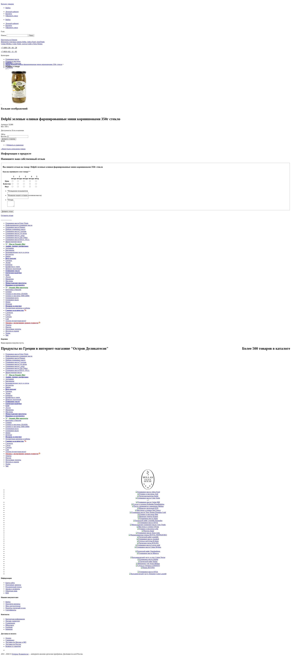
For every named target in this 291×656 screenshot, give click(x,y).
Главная (8, 62)
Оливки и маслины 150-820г (16, 294)
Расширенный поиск (13, 587)
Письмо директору (12, 621)
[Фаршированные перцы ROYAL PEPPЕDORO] (148, 535)
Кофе (7, 275)
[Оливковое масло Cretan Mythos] (148, 547)
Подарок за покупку (13, 306)
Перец (7, 302)
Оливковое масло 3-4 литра (16, 233)
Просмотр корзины (12, 604)
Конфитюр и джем (12, 267)
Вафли (8, 256)
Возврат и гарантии (13, 646)
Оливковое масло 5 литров (15, 231)
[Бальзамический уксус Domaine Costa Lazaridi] (147, 574)
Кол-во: (4, 136)
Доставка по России (13, 644)
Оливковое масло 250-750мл (16, 237)
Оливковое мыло (12, 271)
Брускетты (9, 254)
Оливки (8, 292)
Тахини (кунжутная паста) (15, 321)
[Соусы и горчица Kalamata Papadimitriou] (147, 504)
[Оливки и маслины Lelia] (147, 529)
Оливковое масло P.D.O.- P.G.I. (17, 240)
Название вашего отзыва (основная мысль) (24, 195)
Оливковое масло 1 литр (14, 235)
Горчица (8, 260)
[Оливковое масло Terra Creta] (148, 533)
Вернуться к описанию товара (13, 149)
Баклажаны (9, 250)
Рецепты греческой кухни (15, 608)
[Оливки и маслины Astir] (147, 494)
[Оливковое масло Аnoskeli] (148, 539)
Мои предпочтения (12, 606)
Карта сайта (10, 583)
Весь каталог (10, 258)
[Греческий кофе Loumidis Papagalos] (147, 521)
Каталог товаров (7, 4)
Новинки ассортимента (15, 285)
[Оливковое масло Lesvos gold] (147, 545)
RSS (7, 593)
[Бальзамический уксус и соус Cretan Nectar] (147, 557)
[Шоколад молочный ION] (147, 508)
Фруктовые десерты (13, 329)
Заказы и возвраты (12, 589)
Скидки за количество (14, 310)
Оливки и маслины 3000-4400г (17, 296)
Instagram (9, 629)
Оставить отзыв (7, 215)
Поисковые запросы (13, 585)
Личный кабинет (12, 12)
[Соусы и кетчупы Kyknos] (148, 541)
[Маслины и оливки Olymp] (148, 527)
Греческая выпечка (13, 273)
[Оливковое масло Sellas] (148, 490)
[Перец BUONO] (148, 568)
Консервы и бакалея (13, 290)
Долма (7, 262)
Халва (7, 333)
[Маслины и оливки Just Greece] (148, 510)
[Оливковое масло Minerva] (148, 553)
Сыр (7, 319)
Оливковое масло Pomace (15, 227)
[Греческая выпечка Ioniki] (147, 496)
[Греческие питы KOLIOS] (148, 543)
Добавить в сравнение (15, 145)
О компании (10, 623)
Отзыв (10, 200)
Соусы (7, 315)
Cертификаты (10, 610)
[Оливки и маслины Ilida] (148, 514)
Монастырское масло (13, 242)
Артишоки (9, 248)
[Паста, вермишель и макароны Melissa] (148, 506)
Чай (6, 335)
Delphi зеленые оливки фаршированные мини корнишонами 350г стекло (33, 64)
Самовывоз (9, 640)
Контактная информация (15, 619)
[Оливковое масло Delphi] (147, 559)
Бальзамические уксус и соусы (17, 252)
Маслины (9, 281)
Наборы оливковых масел (15, 229)
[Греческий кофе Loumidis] (147, 537)
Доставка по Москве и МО (15, 642)
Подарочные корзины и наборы (17, 308)
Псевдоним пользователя (17, 191)
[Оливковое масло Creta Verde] (148, 498)
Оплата (8, 638)
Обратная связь (11, 591)
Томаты (8, 325)
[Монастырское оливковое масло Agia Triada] (148, 525)
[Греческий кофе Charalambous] (147, 551)
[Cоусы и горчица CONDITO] (148, 566)
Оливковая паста (12, 298)
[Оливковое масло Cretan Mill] (148, 502)
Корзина (8, 14)
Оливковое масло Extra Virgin (16, 223)
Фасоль (8, 327)
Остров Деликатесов (20, 654)
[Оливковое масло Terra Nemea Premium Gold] (148, 512)
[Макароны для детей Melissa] (148, 563)
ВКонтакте (9, 625)
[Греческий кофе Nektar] (147, 561)
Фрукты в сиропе (12, 331)
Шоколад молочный (13, 269)
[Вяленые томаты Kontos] (148, 516)
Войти (7, 8)
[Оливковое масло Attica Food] (148, 492)
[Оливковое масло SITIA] (148, 523)
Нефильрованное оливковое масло (18, 225)
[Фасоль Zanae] (148, 531)
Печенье (8, 304)
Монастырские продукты (15, 283)
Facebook (9, 627)
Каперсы (8, 265)
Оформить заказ (11, 16)
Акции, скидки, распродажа (16, 246)
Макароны (9, 279)
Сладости (9, 313)
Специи (8, 317)
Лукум (8, 277)
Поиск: (3, 35)
